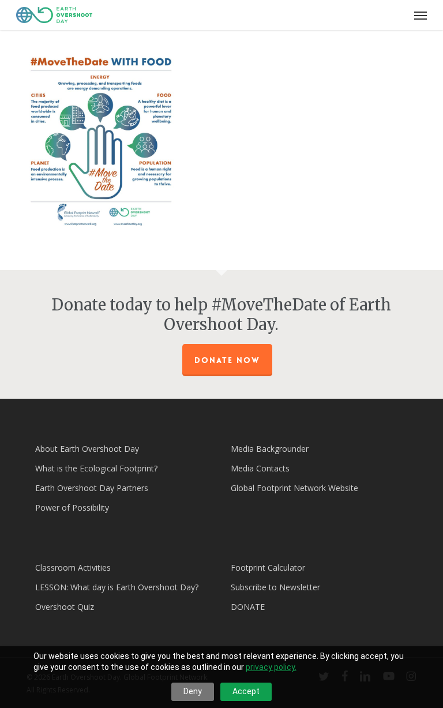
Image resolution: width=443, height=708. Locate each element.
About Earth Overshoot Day (87, 448)
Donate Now (227, 360)
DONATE (248, 606)
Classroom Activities (73, 567)
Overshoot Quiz (64, 606)
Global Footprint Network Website (294, 487)
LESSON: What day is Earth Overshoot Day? (116, 587)
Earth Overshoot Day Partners (91, 487)
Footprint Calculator (268, 567)
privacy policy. (271, 667)
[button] (420, 15)
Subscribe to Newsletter (275, 587)
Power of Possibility (72, 507)
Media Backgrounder (270, 448)
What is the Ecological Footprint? (96, 468)
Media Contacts (260, 468)
